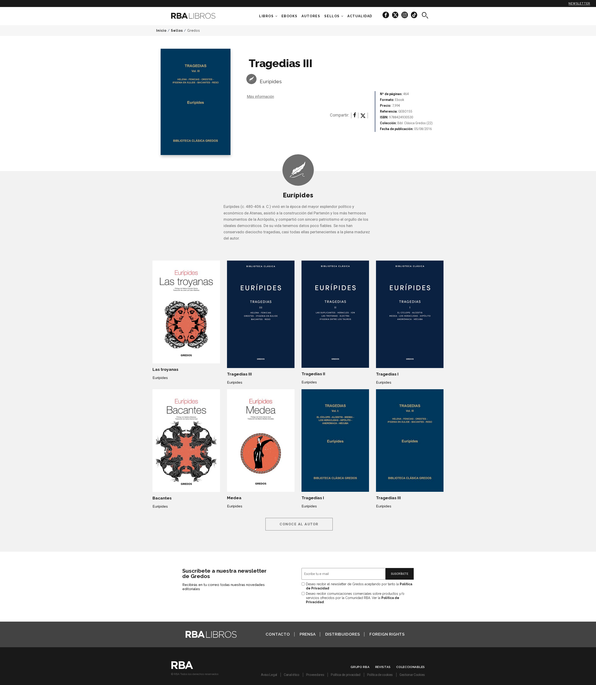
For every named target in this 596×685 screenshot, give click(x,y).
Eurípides (271, 81)
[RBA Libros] (200, 16)
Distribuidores (342, 634)
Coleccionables (410, 667)
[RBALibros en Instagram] (405, 14)
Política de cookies (380, 675)
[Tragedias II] (335, 314)
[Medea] (261, 440)
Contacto (278, 634)
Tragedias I (387, 374)
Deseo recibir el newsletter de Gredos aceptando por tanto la (359, 586)
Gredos (193, 30)
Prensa (308, 634)
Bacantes (162, 498)
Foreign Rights (387, 634)
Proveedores (315, 675)
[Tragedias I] (410, 314)
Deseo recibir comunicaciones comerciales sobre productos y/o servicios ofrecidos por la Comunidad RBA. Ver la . (355, 598)
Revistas (383, 667)
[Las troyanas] (186, 312)
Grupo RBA (360, 667)
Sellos (332, 16)
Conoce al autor (299, 524)
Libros (266, 16)
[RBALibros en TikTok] (414, 14)
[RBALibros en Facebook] (386, 14)
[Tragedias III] (261, 314)
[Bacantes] (186, 440)
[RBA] (182, 668)
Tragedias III (239, 374)
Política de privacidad (345, 675)
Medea (234, 498)
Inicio (161, 30)
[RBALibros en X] (395, 14)
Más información (260, 96)
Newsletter (579, 3)
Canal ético (291, 675)
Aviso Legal (269, 675)
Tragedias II (313, 374)
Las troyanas (165, 369)
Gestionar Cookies (412, 675)
